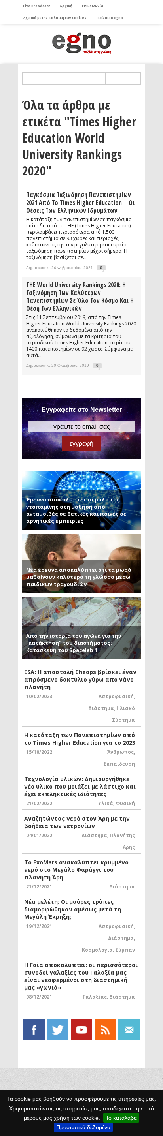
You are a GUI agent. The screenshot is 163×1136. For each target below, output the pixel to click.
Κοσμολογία (97, 949)
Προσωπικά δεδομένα (83, 1127)
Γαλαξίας (95, 996)
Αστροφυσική (116, 696)
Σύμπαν (125, 949)
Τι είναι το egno (109, 17)
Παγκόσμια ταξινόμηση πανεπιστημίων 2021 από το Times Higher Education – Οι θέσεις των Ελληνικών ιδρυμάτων (80, 202)
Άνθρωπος (120, 752)
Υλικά (105, 803)
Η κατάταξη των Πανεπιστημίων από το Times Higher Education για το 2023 (79, 738)
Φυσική (125, 803)
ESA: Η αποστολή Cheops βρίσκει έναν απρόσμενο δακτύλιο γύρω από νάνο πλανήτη (80, 679)
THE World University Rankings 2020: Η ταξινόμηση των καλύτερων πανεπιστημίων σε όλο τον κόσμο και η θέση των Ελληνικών (80, 296)
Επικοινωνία (92, 6)
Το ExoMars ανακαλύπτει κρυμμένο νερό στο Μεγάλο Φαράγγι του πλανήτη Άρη (76, 869)
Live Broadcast (36, 6)
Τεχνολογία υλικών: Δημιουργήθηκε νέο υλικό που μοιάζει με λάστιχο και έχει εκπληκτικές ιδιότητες (80, 786)
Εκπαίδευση (119, 763)
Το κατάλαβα (121, 1118)
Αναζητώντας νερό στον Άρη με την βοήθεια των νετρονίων (77, 822)
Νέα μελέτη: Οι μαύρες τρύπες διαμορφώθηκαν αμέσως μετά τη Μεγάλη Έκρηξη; (72, 909)
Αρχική (66, 6)
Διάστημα (101, 708)
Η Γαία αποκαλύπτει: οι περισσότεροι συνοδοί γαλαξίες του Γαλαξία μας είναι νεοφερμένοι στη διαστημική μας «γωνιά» (81, 976)
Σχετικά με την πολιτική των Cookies (54, 17)
